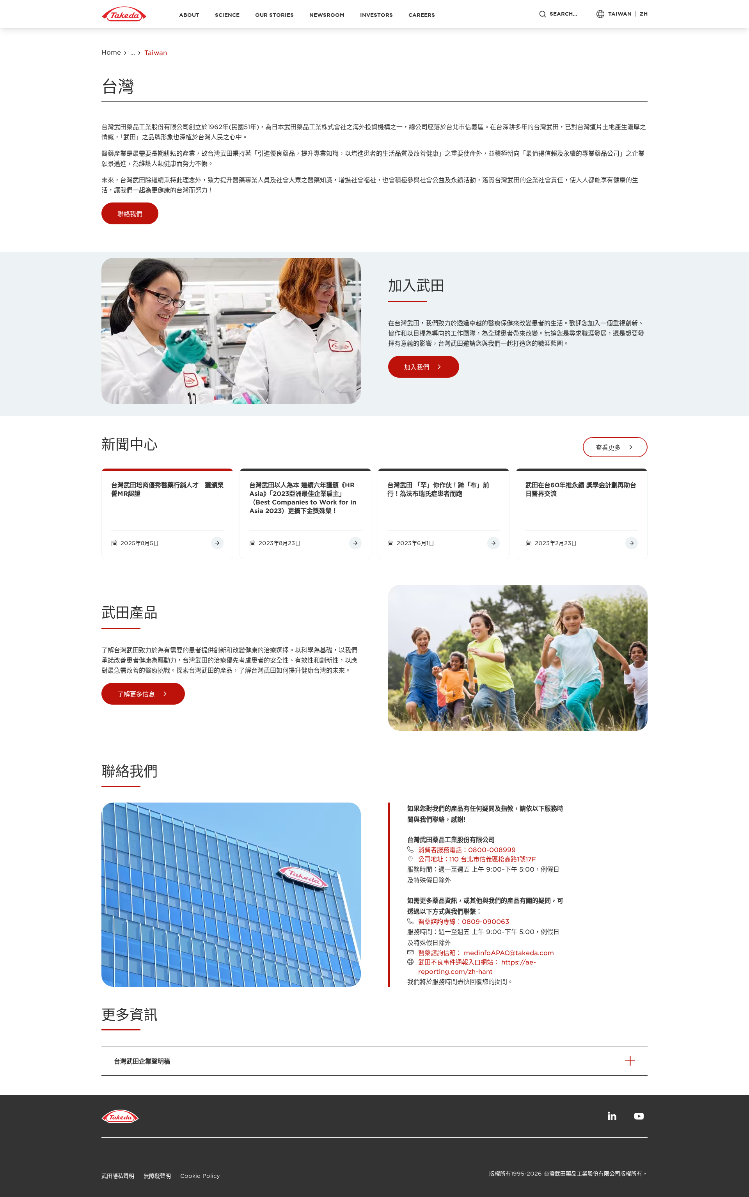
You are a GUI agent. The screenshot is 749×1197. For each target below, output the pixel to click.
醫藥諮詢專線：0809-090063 (463, 921)
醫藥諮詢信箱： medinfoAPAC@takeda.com (486, 952)
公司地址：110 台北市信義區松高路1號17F (477, 859)
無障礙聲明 (157, 1175)
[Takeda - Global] (124, 14)
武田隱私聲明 (117, 1175)
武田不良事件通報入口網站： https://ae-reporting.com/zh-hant (477, 966)
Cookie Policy (200, 1175)
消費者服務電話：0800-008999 (467, 849)
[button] (129, 213)
